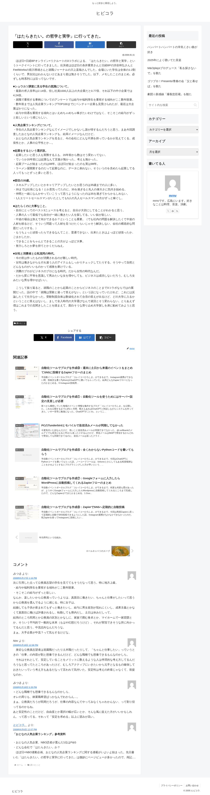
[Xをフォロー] (168, 211)
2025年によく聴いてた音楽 (164, 60)
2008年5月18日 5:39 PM (25, 687)
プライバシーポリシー (171, 785)
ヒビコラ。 (20, 725)
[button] (121, 44)
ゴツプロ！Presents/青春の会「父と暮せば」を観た (172, 84)
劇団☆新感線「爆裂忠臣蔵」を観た (169, 94)
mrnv (172, 195)
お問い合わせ (192, 785)
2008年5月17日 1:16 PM (25, 578)
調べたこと (21, 323)
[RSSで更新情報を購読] (177, 211)
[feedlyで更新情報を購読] (173, 211)
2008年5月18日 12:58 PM (25, 645)
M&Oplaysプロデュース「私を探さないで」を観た (171, 71)
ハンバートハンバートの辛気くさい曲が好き (172, 50)
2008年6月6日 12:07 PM (25, 729)
